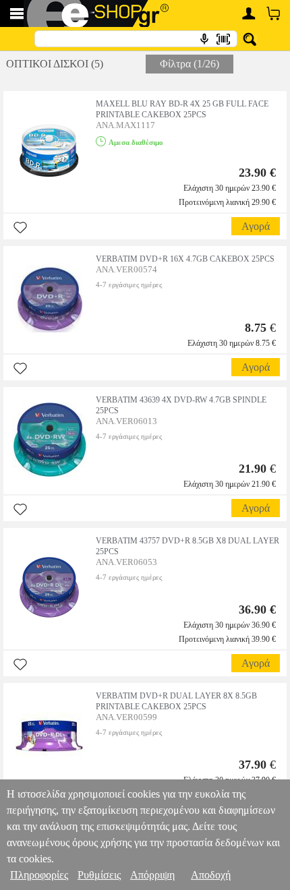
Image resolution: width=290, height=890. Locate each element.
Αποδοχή (211, 875)
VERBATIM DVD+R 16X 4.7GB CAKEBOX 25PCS (185, 259)
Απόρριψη (152, 875)
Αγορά (255, 226)
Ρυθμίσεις (99, 875)
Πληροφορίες (39, 875)
